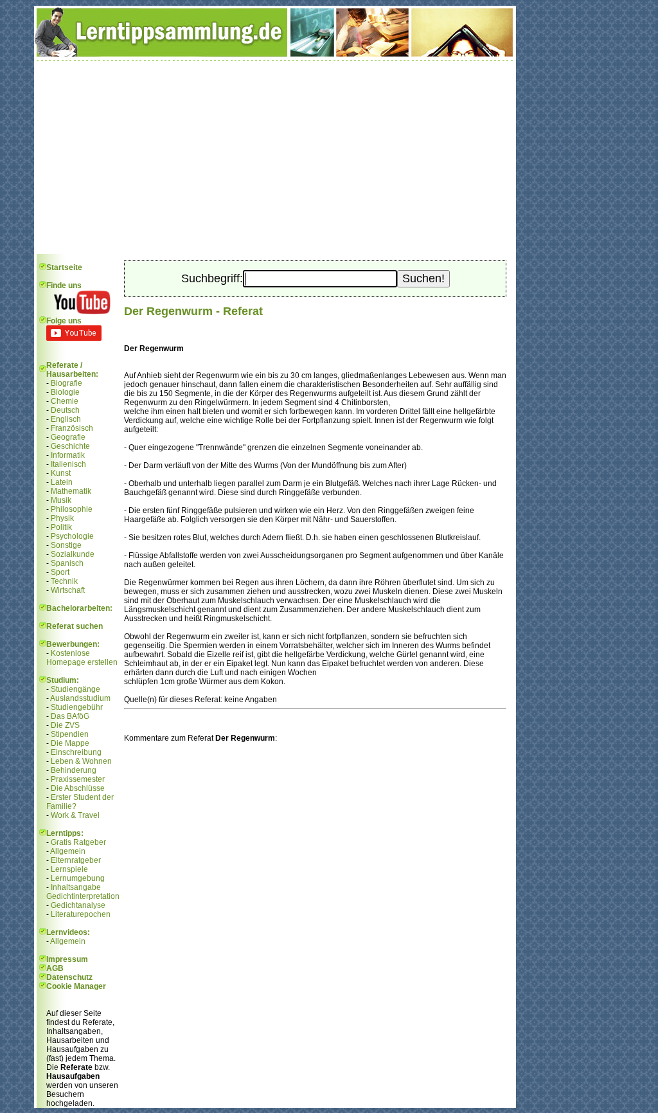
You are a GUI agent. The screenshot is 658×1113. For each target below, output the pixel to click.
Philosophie (72, 509)
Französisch (72, 428)
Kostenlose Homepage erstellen (82, 658)
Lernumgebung (78, 878)
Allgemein (67, 851)
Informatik (68, 455)
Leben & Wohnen (81, 761)
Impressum (67, 959)
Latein (62, 482)
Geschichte (70, 446)
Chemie (64, 401)
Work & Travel (75, 815)
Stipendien (70, 734)
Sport (60, 572)
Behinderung (73, 770)
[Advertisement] (275, 158)
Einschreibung (76, 752)
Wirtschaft (68, 590)
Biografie (66, 383)
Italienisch (68, 464)
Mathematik (71, 491)
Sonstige (66, 545)
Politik (61, 527)
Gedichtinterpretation (83, 896)
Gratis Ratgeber (78, 842)
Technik (64, 581)
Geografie (68, 437)
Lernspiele (69, 869)
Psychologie (72, 536)
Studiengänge (75, 689)
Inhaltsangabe (76, 887)
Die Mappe (70, 743)
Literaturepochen (81, 914)
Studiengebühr (77, 707)
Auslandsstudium (80, 698)
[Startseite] (275, 54)
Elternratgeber (76, 860)
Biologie (65, 392)
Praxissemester (78, 779)
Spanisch (67, 563)
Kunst (61, 473)
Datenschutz (69, 977)
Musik (61, 500)
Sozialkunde (72, 554)
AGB (55, 968)
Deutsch (65, 410)
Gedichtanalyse (78, 905)
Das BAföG (70, 716)
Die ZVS (65, 725)
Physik (62, 518)
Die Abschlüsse (78, 788)
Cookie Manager (76, 986)
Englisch (66, 419)
